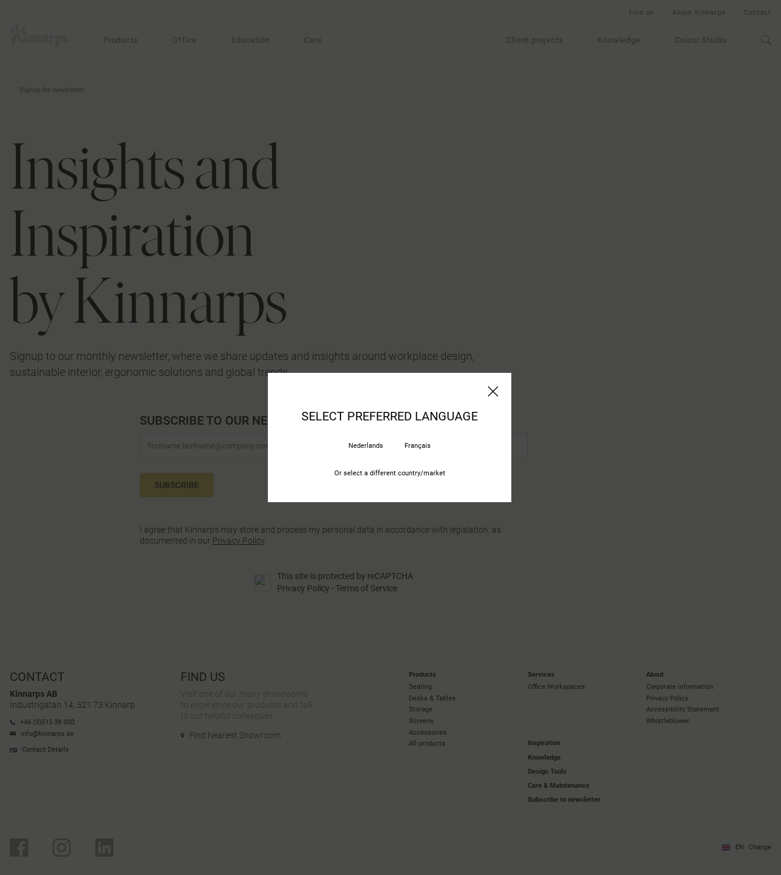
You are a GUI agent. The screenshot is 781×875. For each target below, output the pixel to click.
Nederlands (365, 446)
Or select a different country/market (389, 473)
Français (418, 446)
